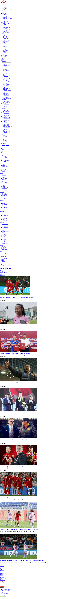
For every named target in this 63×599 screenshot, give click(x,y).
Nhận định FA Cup (7, 96)
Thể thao (3, 134)
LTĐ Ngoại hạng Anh (7, 78)
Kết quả (3, 59)
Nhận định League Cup (7, 21)
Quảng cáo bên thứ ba (5, 592)
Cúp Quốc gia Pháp (7, 115)
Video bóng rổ (6, 136)
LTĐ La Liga (6, 35)
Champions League (7, 117)
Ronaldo (3, 150)
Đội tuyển (3, 121)
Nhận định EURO (6, 124)
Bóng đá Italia (4, 103)
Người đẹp (3, 146)
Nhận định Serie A (7, 105)
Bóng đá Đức (4, 108)
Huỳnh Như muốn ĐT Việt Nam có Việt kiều (10, 326)
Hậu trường (4, 56)
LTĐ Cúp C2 (6, 83)
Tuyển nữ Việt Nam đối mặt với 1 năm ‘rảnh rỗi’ (11, 497)
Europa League (4, 225)
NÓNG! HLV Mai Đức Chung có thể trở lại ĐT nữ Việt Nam (14, 383)
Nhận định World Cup (5, 231)
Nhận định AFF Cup (7, 131)
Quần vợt (5, 137)
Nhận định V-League (7, 29)
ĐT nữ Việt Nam (6, 89)
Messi (3, 149)
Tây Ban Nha (4, 22)
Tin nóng (3, 58)
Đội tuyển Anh (6, 16)
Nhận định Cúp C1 (7, 118)
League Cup (6, 20)
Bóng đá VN (2, 573)
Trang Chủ (2, 565)
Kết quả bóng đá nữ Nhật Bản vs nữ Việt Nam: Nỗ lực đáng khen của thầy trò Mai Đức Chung (22, 560)
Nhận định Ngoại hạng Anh (8, 18)
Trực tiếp (3, 60)
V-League (5, 28)
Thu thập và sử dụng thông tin (6, 589)
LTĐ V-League (6, 82)
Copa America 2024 (7, 127)
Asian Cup (5, 132)
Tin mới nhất (4, 13)
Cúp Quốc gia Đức (7, 111)
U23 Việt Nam (6, 31)
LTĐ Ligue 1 (6, 38)
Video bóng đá (6, 140)
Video (3, 139)
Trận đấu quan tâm (7, 40)
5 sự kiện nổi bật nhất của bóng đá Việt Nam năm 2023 (13, 466)
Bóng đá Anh (4, 92)
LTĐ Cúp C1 (6, 77)
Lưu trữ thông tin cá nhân (6, 590)
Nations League (6, 72)
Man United (4, 147)
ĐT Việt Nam (4, 185)
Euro (3, 232)
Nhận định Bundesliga (7, 110)
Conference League (7, 120)
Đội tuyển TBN (6, 23)
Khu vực (3, 128)
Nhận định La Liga (7, 101)
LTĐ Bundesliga (6, 37)
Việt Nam (3, 26)
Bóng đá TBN (4, 99)
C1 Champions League (7, 64)
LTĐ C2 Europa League (7, 39)
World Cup (5, 51)
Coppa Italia (6, 106)
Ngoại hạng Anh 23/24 (5, 145)
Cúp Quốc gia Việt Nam (7, 90)
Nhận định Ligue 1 (7, 114)
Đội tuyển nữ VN (6, 30)
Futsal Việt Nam (6, 32)
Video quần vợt (4, 249)
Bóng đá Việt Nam (3, 184)
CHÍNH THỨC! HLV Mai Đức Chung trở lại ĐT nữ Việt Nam (15, 353)
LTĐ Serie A (6, 36)
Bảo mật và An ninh (5, 593)
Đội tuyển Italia (6, 104)
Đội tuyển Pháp (6, 113)
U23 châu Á (6, 129)
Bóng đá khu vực (2, 580)
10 (2, 10)
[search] (11, 9)
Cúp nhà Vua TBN (7, 25)
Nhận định (3, 42)
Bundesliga (5, 46)
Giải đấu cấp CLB (5, 116)
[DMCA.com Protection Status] (3, 596)
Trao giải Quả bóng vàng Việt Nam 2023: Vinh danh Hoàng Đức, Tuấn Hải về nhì (19, 413)
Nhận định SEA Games (7, 133)
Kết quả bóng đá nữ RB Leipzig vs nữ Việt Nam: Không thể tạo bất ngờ (17, 297)
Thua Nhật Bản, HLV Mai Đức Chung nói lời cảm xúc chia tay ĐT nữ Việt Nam (19, 529)
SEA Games (6, 54)
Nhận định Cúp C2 (7, 119)
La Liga (5, 24)
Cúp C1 (5, 43)
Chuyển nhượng (4, 55)
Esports (5, 138)
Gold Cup (3, 236)
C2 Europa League (7, 70)
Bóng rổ (5, 135)
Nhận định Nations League (8, 126)
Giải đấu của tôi (6, 41)
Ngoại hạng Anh (4, 14)
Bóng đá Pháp (4, 112)
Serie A (5, 45)
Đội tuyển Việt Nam (7, 27)
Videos (1, 569)
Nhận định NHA (6, 95)
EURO (5, 52)
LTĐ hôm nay (2, 570)
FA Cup (5, 19)
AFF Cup (5, 53)
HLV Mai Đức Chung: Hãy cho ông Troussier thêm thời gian (14, 440)
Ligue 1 (5, 47)
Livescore (3, 33)
